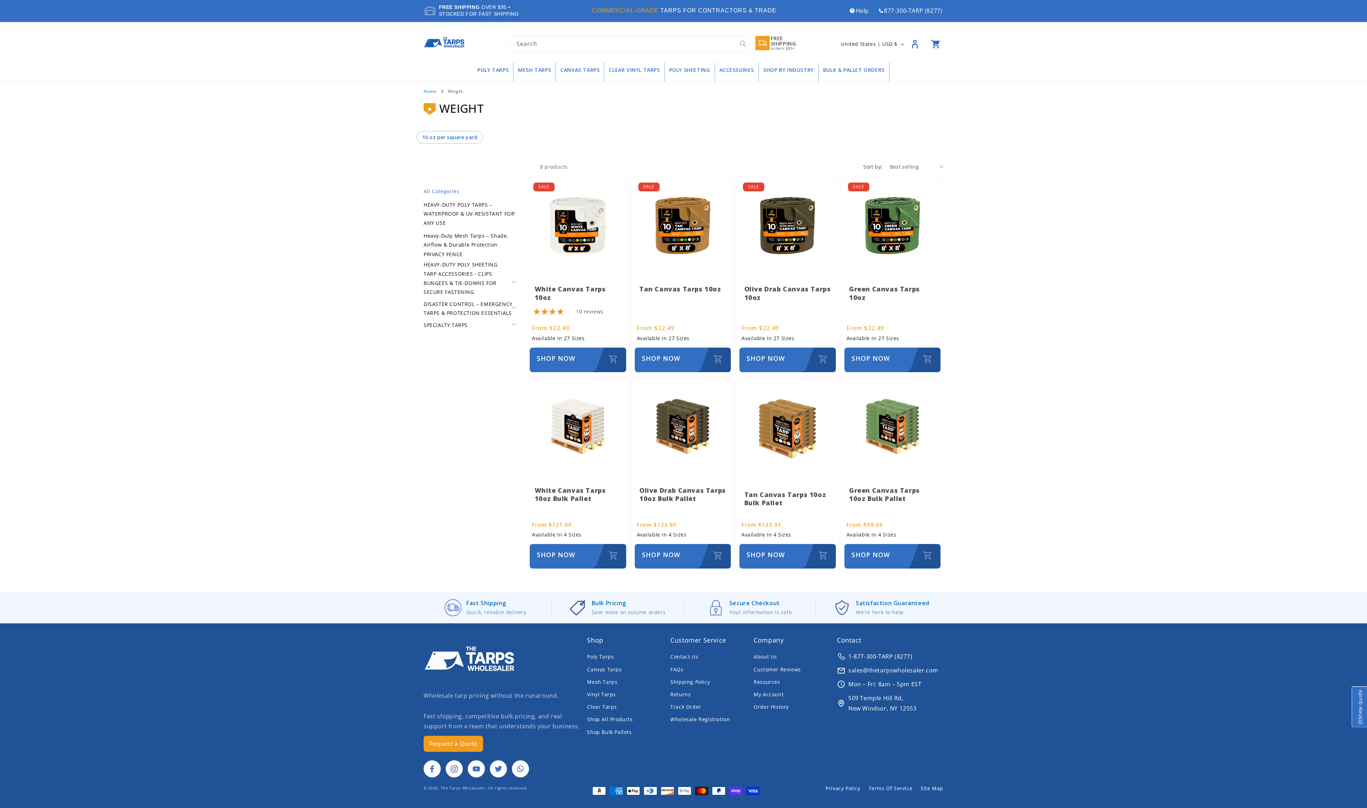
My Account (769, 694)
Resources (767, 681)
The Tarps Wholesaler (463, 788)
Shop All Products (610, 719)
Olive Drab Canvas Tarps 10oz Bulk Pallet (682, 494)
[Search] (743, 44)
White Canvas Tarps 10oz (570, 293)
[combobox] (630, 44)
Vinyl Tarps (601, 694)
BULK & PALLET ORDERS (854, 70)
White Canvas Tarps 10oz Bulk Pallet (570, 494)
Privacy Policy (843, 788)
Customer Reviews (777, 669)
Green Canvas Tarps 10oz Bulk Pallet (884, 494)
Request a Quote (453, 744)
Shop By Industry (788, 70)
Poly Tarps (493, 70)
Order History (771, 706)
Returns (680, 694)
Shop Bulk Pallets (609, 732)
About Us (765, 656)
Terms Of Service (891, 788)
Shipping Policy (690, 681)
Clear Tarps (602, 706)
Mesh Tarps (534, 70)
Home (430, 91)
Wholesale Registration (700, 719)
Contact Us (684, 656)
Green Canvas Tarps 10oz (884, 293)
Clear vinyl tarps (634, 70)
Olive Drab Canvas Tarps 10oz (787, 293)
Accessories (736, 70)
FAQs (676, 669)
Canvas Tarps (579, 70)
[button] (935, 44)
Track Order (685, 706)
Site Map (932, 788)
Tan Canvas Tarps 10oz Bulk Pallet (785, 498)
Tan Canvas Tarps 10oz (680, 289)
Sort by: (872, 166)
